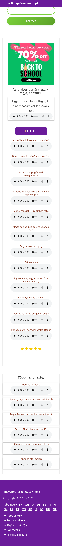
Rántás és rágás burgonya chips (31, 313)
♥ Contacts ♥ (12, 530)
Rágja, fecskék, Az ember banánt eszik (31, 414)
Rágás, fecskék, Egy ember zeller (31, 210)
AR (30, 509)
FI (55, 504)
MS (24, 509)
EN (21, 504)
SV (5, 509)
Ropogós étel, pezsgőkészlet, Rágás (31, 329)
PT (17, 509)
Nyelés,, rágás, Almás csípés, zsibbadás (31, 399)
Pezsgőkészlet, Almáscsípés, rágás (31, 140)
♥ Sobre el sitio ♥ (14, 520)
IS (36, 509)
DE (38, 504)
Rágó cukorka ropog (31, 246)
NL (55, 509)
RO (41, 509)
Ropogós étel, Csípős (31, 458)
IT (50, 504)
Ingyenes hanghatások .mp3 (22, 491)
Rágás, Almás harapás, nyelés (31, 429)
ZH (27, 504)
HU (48, 509)
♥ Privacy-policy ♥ (15, 535)
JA (33, 504)
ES (44, 504)
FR (11, 509)
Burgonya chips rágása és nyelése (31, 156)
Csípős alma (31, 262)
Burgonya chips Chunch (31, 297)
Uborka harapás (31, 384)
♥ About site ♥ (13, 515)
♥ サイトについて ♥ (16, 525)
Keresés (31, 21)
